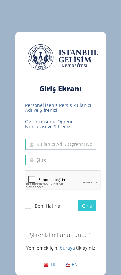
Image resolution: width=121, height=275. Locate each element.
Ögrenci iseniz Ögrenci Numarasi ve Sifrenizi (50, 124)
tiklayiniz (85, 248)
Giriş (87, 206)
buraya (67, 248)
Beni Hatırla (47, 206)
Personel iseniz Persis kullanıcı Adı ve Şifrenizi (58, 108)
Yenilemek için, (42, 248)
